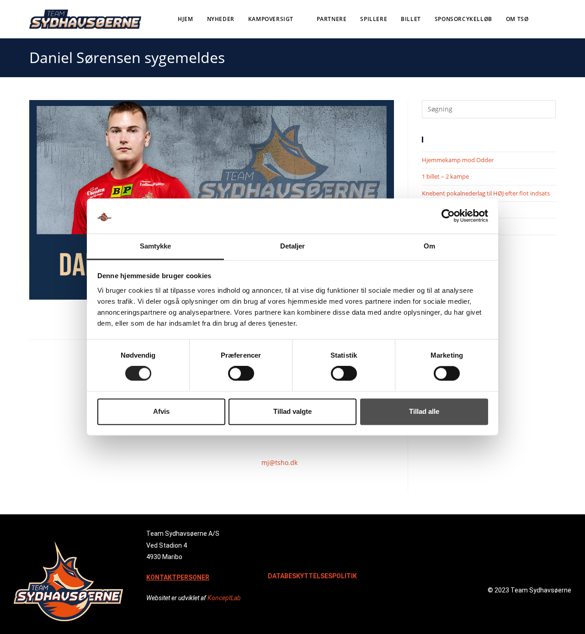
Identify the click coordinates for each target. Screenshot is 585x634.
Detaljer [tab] (292, 246)
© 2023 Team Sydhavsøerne (529, 590)
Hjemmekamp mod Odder (458, 160)
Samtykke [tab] (155, 246)
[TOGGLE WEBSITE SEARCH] (554, 19)
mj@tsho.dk (279, 462)
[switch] (241, 373)
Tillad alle (424, 411)
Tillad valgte (292, 411)
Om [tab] (429, 246)
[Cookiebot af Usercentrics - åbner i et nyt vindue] (448, 216)
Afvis (161, 411)
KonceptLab (224, 598)
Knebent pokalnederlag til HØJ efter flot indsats (486, 193)
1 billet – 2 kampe (445, 176)
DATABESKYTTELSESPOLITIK (312, 576)
